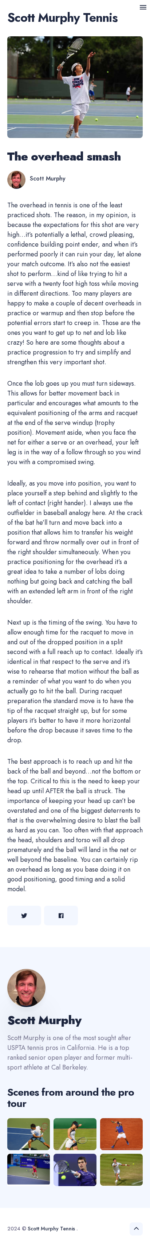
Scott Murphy (48, 179)
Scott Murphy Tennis (62, 18)
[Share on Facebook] (61, 915)
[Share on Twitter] (24, 915)
